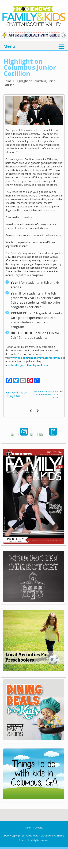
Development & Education (45, 391)
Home (7, 81)
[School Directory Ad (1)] (33, 600)
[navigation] (34, 46)
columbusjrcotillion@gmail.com (28, 365)
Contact (39, 827)
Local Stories (54, 396)
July (12, 396)
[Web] (33, 798)
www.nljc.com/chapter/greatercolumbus (36, 357)
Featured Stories (44, 394)
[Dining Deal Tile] (33, 739)
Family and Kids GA (16, 392)
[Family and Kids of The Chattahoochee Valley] (34, 23)
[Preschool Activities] (33, 670)
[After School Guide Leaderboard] (34, 38)
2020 (17, 396)
